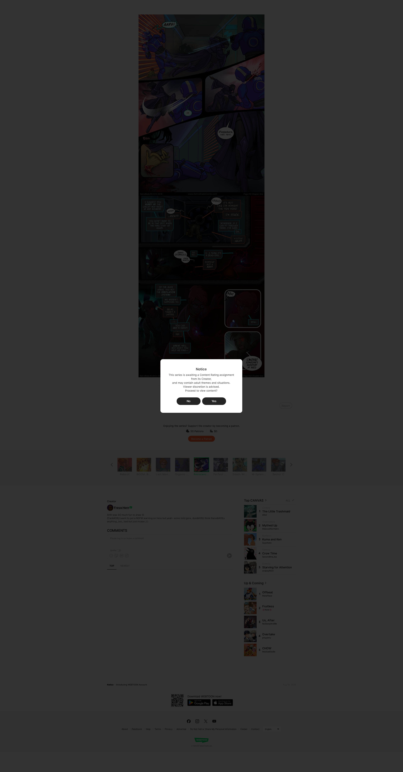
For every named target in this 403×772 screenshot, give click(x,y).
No (188, 401)
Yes (214, 401)
